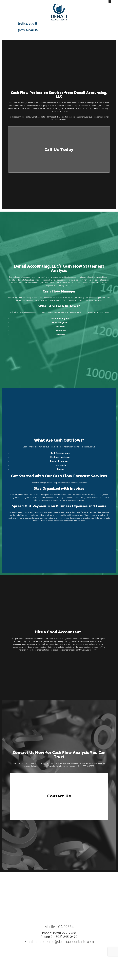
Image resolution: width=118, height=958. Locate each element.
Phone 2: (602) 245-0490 (59, 937)
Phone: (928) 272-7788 (59, 933)
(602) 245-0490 (28, 30)
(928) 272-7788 (28, 23)
